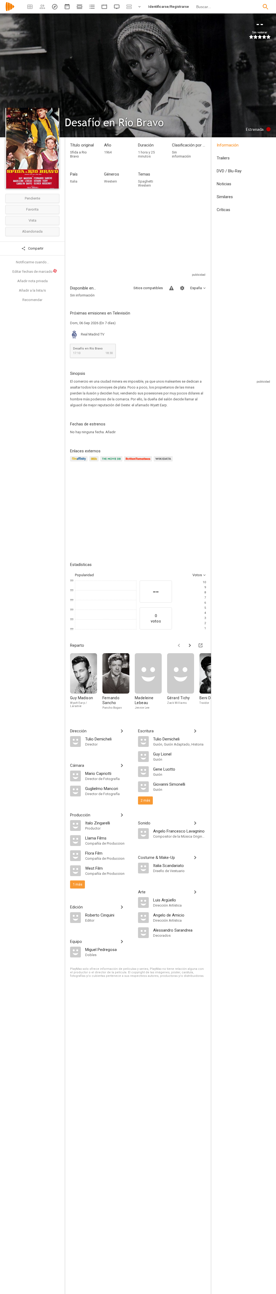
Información (228, 145)
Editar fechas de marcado (34, 271)
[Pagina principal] (10, 10)
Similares (225, 196)
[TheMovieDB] (112, 462)
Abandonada (32, 231)
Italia (73, 181)
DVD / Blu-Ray (229, 171)
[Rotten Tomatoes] (139, 462)
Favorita (32, 209)
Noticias (224, 183)
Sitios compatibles (148, 288)
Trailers (223, 158)
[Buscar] (265, 7)
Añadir (110, 432)
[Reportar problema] (171, 288)
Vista (32, 220)
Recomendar (32, 300)
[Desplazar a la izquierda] (179, 645)
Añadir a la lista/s (32, 290)
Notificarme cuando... (32, 262)
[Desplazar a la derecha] (189, 645)
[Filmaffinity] (79, 462)
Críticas (223, 209)
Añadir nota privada (32, 281)
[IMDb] (94, 462)
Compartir (35, 248)
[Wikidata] (164, 462)
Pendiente (32, 198)
